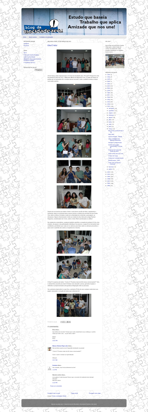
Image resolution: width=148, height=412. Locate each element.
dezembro (111, 108)
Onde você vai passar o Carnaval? (114, 163)
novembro (111, 110)
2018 (108, 92)
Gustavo (55, 365)
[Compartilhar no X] (66, 322)
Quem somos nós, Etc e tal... (116, 153)
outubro (111, 113)
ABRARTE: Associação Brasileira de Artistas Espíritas (32, 59)
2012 (108, 106)
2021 (108, 86)
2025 (108, 77)
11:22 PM (54, 382)
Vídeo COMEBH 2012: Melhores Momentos (114, 139)
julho (110, 119)
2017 (108, 95)
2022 (108, 83)
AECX (25, 52)
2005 (108, 185)
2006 (108, 183)
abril (110, 126)
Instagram (26, 43)
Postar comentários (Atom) (59, 396)
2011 (108, 172)
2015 (108, 99)
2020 (108, 88)
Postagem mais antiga (95, 393)
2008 (108, 178)
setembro (111, 115)
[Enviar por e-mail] (61, 322)
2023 (108, 81)
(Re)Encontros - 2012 (114, 160)
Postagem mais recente (53, 393)
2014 (108, 101)
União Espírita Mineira (29, 57)
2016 (108, 97)
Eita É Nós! (52, 45)
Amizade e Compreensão (115, 142)
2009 (108, 176)
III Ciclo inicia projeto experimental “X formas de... (115, 146)
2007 (108, 181)
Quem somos (33, 37)
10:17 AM (54, 360)
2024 (108, 79)
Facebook (26, 45)
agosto (111, 117)
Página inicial (74, 393)
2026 (108, 74)
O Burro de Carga (113, 155)
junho (110, 122)
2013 (108, 104)
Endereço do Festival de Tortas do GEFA (114, 150)
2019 (108, 90)
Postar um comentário (56, 386)
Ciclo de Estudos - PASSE (115, 136)
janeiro (110, 169)
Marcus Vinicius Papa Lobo (60, 346)
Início (24, 37)
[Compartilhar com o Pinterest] (70, 322)
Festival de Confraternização (116, 158)
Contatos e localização (46, 37)
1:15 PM (54, 369)
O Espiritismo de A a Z (29, 62)
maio (110, 124)
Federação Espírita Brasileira (31, 55)
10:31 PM (54, 340)
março (110, 128)
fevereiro (111, 166)
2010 (108, 174)
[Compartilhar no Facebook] (68, 322)
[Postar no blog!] (64, 322)
